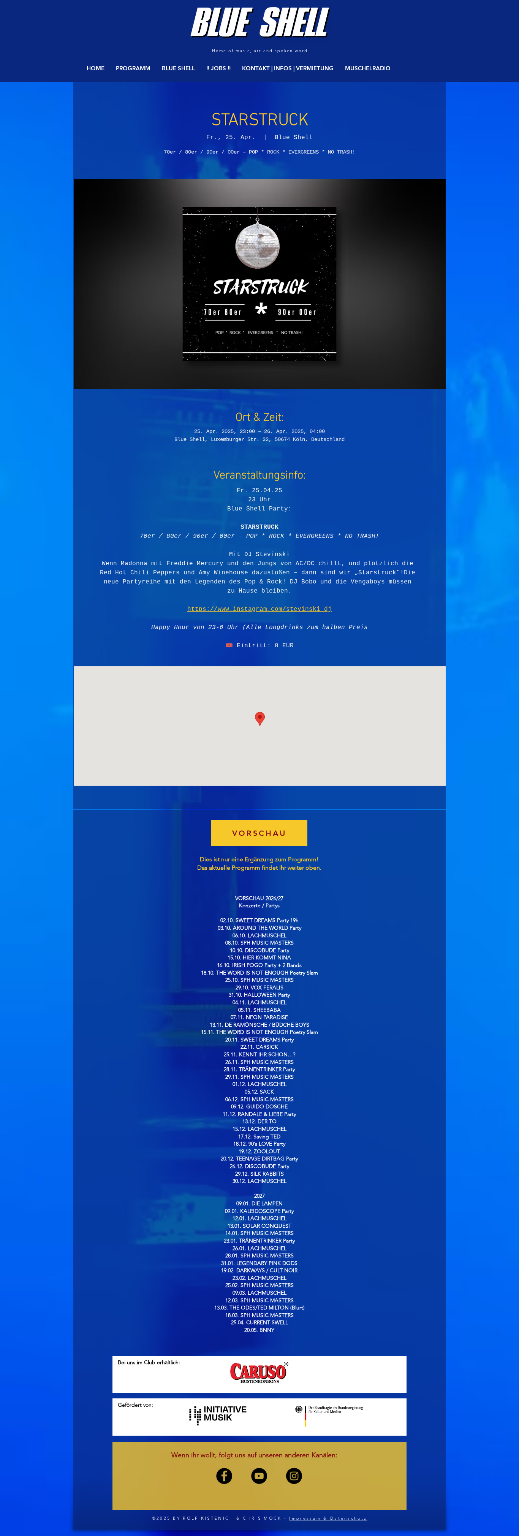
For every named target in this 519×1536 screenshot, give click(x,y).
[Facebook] (224, 1476)
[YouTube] (259, 1476)
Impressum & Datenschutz (328, 1518)
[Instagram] (294, 1476)
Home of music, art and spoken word (259, 50)
